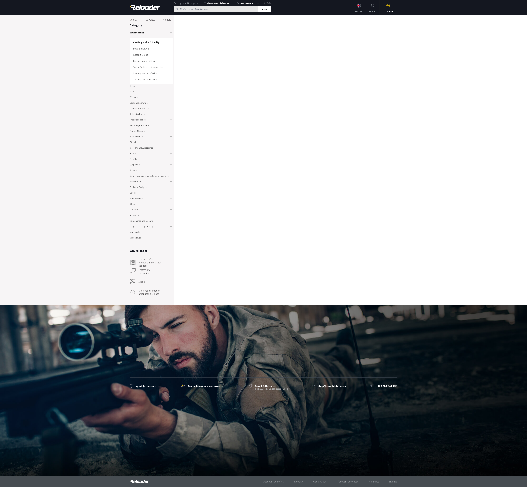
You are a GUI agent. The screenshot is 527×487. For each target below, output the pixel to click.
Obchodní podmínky (273, 481)
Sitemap (393, 481)
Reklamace (373, 481)
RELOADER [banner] (145, 7)
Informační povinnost (347, 481)
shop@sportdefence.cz (218, 3)
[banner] (139, 481)
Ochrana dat (319, 481)
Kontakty (298, 481)
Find (264, 9)
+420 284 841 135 (247, 3)
